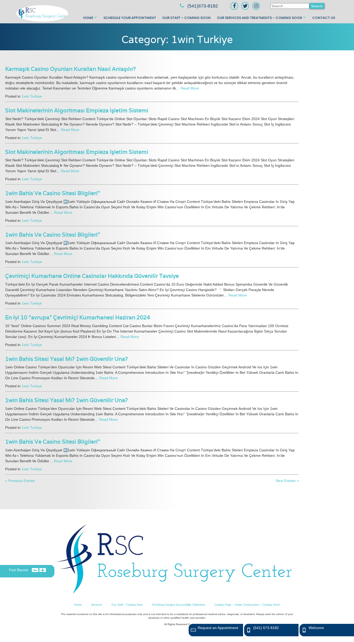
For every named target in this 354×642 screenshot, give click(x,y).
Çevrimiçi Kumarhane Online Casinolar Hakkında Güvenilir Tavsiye (92, 275)
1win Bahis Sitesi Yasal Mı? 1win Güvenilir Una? (66, 358)
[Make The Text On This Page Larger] (42, 570)
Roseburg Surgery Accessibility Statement (178, 604)
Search (317, 6)
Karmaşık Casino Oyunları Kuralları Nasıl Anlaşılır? (70, 68)
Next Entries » (287, 481)
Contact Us (323, 17)
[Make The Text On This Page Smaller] (35, 570)
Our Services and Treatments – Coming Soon (259, 17)
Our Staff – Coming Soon (186, 17)
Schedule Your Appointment (129, 17)
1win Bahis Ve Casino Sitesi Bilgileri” (52, 193)
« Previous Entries (20, 481)
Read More (190, 88)
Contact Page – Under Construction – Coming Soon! (247, 604)
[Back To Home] (174, 559)
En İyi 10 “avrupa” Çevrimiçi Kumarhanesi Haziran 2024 (77, 317)
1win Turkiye (32, 96)
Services (96, 604)
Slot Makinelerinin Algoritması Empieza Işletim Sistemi (76, 110)
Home (88, 17)
